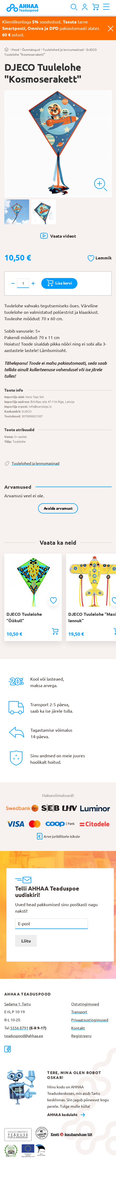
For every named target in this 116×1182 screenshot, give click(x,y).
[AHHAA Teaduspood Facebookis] (35, 1049)
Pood (15, 49)
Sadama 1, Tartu (17, 1004)
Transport (79, 1012)
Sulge (110, 28)
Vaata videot (63, 236)
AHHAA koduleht (62, 1115)
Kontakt (78, 1028)
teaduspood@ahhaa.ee (23, 1036)
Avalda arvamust (58, 508)
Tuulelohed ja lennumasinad (63, 49)
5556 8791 (19, 1028)
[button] (100, 257)
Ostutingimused (85, 1004)
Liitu (26, 940)
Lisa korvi (63, 283)
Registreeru (81, 1036)
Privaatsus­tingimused (89, 1020)
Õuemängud (31, 49)
